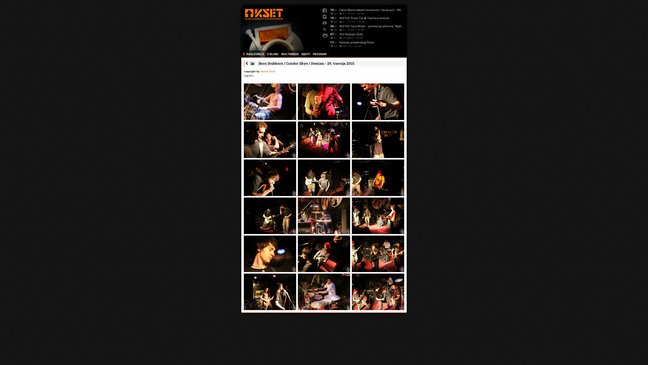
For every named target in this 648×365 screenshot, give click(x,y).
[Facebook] (324, 10)
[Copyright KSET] (270, 101)
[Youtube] (324, 22)
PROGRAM (320, 54)
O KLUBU (273, 54)
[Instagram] (324, 16)
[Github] (324, 35)
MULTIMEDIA (290, 54)
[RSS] (324, 28)
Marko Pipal (268, 71)
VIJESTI (305, 54)
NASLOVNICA (255, 54)
